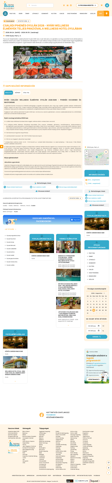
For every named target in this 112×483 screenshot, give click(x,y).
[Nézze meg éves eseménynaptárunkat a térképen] (106, 13)
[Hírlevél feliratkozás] (64, 5)
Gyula (12, 36)
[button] (97, 157)
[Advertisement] (43, 399)
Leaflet (107, 164)
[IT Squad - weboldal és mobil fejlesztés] (94, 481)
